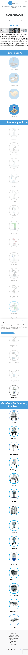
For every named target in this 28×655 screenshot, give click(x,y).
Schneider (14, 313)
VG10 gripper (14, 580)
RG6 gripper (14, 548)
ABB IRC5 (14, 139)
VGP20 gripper (14, 611)
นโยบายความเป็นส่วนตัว (21, 321)
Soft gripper (14, 564)
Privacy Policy (13, 641)
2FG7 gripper (14, 438)
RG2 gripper (14, 532)
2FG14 (14, 422)
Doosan (14, 186)
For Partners (13, 639)
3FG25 (14, 485)
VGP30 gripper (14, 627)
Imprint (13, 646)
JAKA (14, 249)
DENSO (14, 170)
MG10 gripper (14, 517)
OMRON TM (14, 280)
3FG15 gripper (14, 470)
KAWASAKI (14, 264)
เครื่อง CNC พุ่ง (14, 69)
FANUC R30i (14, 233)
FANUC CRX (14, 217)
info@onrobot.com (13, 638)
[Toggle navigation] (26, 2)
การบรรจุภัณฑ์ (14, 85)
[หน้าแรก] (13, 3)
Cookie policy (13, 644)
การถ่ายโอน (14, 116)
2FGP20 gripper (14, 454)
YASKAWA (14, 397)
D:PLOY (14, 25)
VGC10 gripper (14, 595)
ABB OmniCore (14, 154)
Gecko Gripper (14, 501)
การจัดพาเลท (14, 101)
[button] (3, 321)
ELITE (14, 202)
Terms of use (13, 643)
